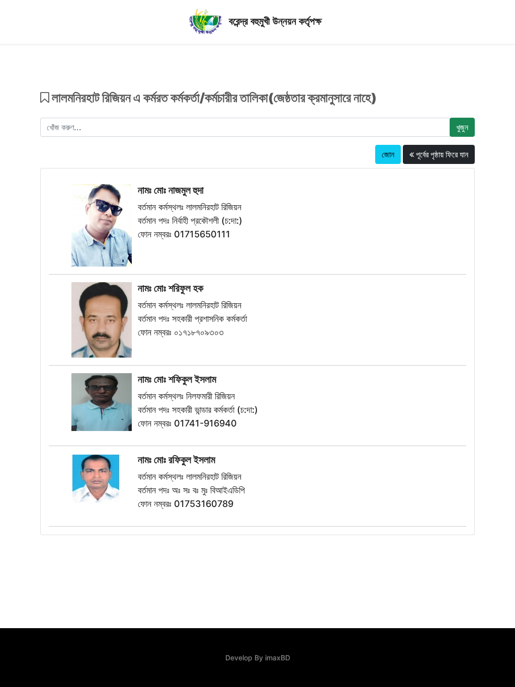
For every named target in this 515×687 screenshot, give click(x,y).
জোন (388, 154)
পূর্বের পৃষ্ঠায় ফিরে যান (441, 154)
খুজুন (462, 127)
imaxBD (277, 657)
